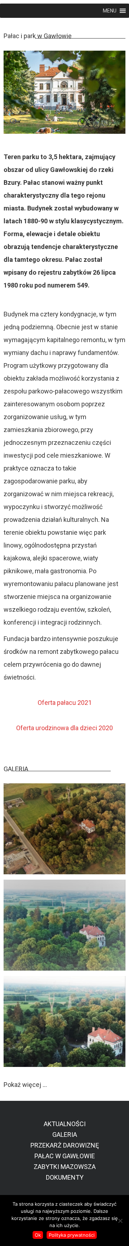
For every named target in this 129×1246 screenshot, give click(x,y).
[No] (120, 1220)
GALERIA (64, 1134)
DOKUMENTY (64, 1177)
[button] (109, 11)
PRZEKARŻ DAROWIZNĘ (64, 1145)
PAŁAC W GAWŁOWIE (64, 1156)
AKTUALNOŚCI (65, 1124)
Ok (38, 1235)
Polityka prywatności (72, 1235)
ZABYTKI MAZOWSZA (65, 1166)
